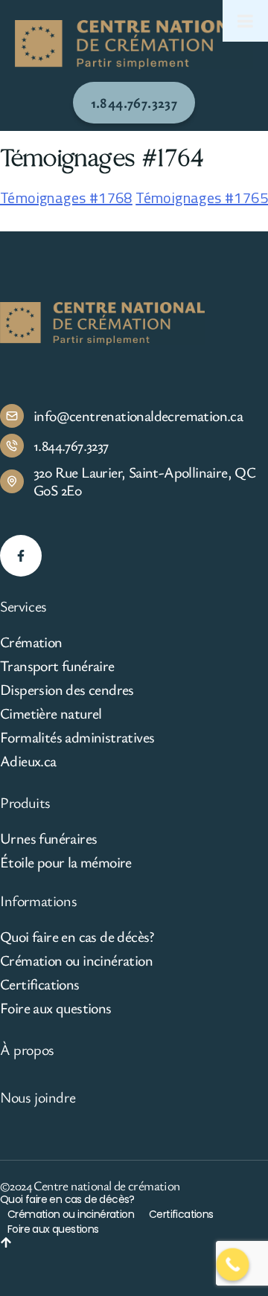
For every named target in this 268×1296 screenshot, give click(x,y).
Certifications (40, 984)
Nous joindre (37, 1097)
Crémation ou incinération (76, 960)
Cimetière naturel (51, 713)
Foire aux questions (56, 1008)
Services (23, 606)
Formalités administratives (77, 737)
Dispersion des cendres (67, 690)
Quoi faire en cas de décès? (77, 937)
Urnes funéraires (48, 838)
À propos (27, 1049)
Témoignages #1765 (201, 197)
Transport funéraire (57, 666)
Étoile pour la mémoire (66, 862)
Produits (25, 802)
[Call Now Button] (233, 1264)
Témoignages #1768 (66, 197)
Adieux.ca (28, 761)
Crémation (31, 642)
